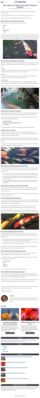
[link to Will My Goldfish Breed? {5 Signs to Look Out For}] (30, 314)
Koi (19, 8)
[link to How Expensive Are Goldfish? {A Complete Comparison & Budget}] (10, 314)
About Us (5, 346)
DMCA (4, 349)
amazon (17, 38)
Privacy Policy (5, 351)
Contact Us (5, 348)
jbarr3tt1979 (15, 8)
